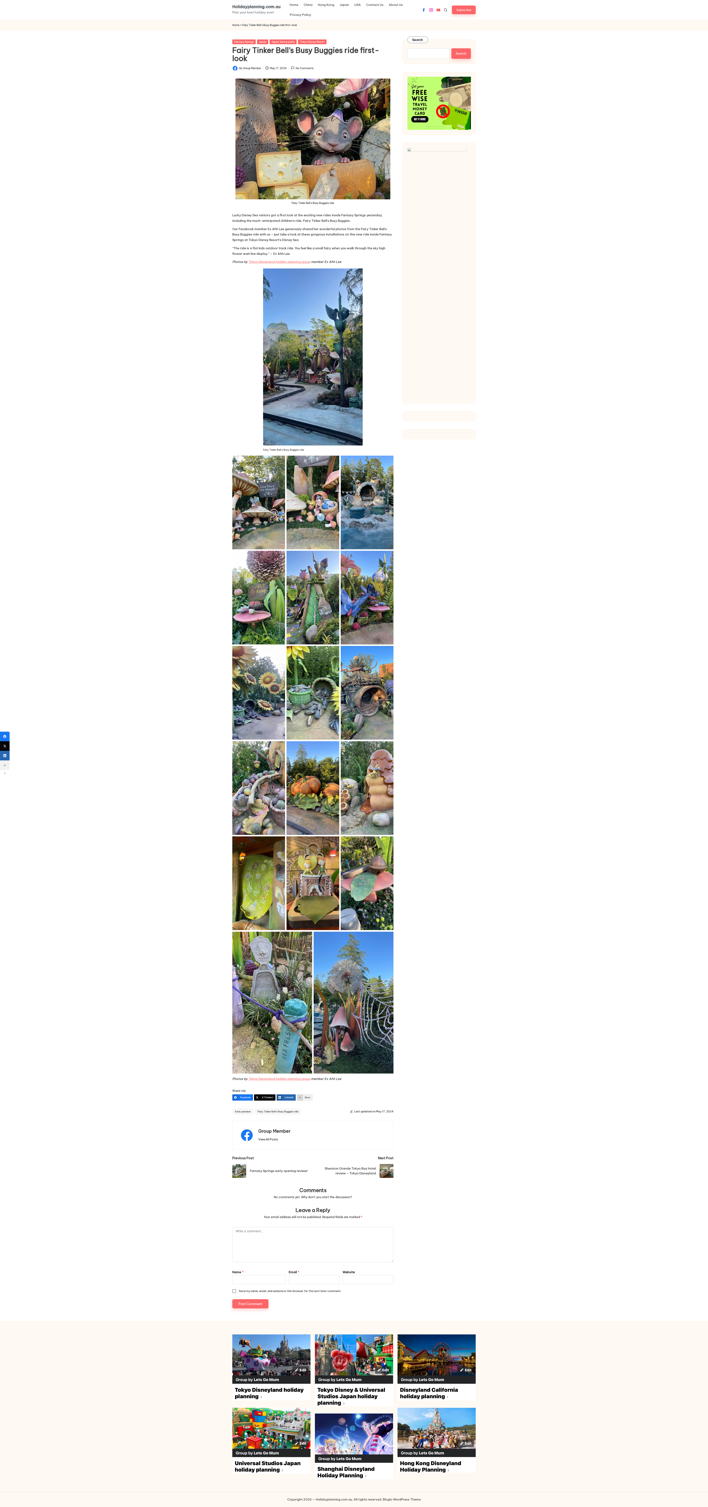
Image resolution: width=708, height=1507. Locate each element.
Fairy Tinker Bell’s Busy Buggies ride (278, 1111)
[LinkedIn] (5, 755)
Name (238, 1272)
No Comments (304, 68)
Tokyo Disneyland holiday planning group (279, 262)
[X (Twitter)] (5, 746)
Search (417, 40)
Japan (262, 42)
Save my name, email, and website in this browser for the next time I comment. (290, 1291)
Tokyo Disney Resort (312, 42)
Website (349, 1272)
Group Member (274, 1131)
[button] (464, 10)
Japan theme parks (283, 42)
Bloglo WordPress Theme (402, 1499)
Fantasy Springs (244, 42)
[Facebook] (5, 736)
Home (236, 25)
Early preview (243, 1111)
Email (294, 1272)
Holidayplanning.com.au (256, 7)
